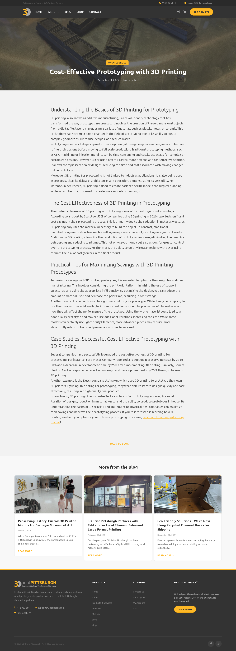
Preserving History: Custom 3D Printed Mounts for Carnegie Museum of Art (47, 523)
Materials (96, 614)
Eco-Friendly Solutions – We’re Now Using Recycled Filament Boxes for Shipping (183, 525)
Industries (97, 608)
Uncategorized (117, 62)
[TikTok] (218, 644)
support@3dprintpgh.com (200, 2)
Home (95, 591)
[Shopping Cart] (184, 12)
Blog (94, 625)
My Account (139, 602)
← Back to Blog (118, 443)
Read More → (26, 551)
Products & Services (102, 602)
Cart (135, 608)
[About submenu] (58, 12)
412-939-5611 (168, 2)
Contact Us (138, 591)
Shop (94, 619)
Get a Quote (201, 11)
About (52, 11)
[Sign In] (178, 12)
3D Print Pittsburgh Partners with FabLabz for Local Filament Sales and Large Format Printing (115, 525)
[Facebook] (211, 644)
